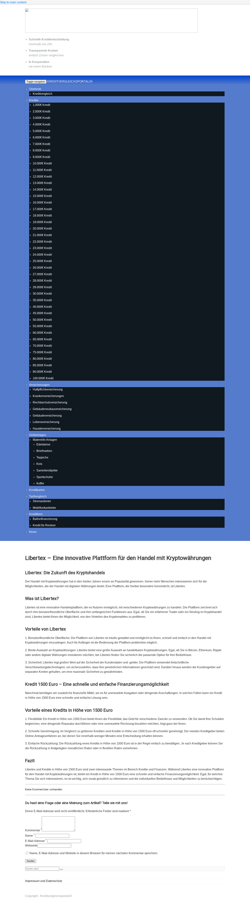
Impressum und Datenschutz (43, 881)
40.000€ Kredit (42, 306)
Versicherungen (39, 384)
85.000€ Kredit (42, 365)
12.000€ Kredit (42, 176)
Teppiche (42, 457)
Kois (39, 463)
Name (30, 835)
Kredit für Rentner (44, 525)
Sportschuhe (44, 477)
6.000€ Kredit (41, 137)
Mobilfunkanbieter (44, 507)
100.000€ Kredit (43, 378)
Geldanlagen (37, 434)
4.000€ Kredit (41, 124)
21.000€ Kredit (42, 235)
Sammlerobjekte (47, 470)
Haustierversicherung (47, 428)
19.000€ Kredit (42, 222)
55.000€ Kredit (42, 326)
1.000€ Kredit (41, 104)
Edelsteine (43, 444)
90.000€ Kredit (42, 371)
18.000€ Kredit (42, 215)
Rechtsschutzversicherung (50, 402)
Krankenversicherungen (48, 396)
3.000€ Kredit (41, 117)
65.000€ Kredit (42, 339)
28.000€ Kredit (42, 280)
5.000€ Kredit (41, 131)
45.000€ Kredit (42, 313)
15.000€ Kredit (42, 195)
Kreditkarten (37, 490)
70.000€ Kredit (42, 345)
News (33, 531)
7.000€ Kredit (41, 144)
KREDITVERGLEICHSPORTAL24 (69, 81)
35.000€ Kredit (42, 300)
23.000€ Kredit (42, 248)
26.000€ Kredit (42, 267)
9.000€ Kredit (41, 157)
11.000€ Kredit (42, 170)
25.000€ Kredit (42, 261)
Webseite (31, 845)
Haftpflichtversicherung (48, 389)
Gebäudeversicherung (47, 415)
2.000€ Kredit (41, 111)
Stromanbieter (42, 501)
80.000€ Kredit (42, 358)
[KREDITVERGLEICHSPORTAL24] (111, 31)
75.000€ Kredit (42, 352)
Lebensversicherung (46, 422)
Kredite (33, 100)
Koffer (40, 483)
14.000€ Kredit (42, 189)
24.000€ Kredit (42, 254)
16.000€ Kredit (42, 202)
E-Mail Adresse (35, 840)
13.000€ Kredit (42, 183)
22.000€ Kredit (42, 241)
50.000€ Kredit (42, 319)
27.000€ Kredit (42, 274)
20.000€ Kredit (42, 228)
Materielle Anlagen (45, 439)
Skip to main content (13, 2)
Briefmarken (44, 450)
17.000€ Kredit (42, 209)
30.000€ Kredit (42, 293)
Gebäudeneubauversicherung (52, 409)
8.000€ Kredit (41, 150)
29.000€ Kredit (42, 287)
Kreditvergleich (42, 93)
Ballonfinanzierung (45, 518)
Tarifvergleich (37, 496)
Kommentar (33, 830)
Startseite (35, 89)
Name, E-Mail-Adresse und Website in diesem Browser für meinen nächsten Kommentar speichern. (93, 853)
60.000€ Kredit (42, 332)
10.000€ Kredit (42, 163)
